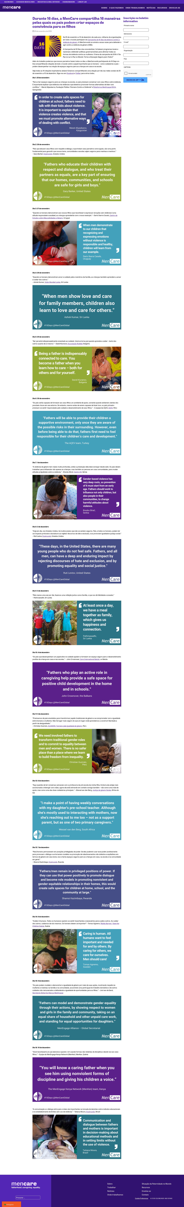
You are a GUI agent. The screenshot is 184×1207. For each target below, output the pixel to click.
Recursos (162, 7)
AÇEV (110, 408)
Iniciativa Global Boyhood (48, 2)
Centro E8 (78, 472)
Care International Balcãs (90, 659)
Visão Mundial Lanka (52, 282)
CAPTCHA (127, 67)
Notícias (151, 7)
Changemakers (69, 2)
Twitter (78, 73)
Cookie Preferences (141, 1198)
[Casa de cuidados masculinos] (12, 7)
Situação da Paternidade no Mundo (156, 1183)
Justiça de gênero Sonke (101, 790)
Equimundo (9, 2)
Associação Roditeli (75, 343)
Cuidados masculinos (25, 2)
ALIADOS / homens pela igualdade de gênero (65, 726)
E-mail (126, 42)
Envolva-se (174, 7)
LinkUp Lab (82, 2)
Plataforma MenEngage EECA (104, 87)
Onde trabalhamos (135, 7)
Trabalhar (111, 1187)
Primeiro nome (129, 25)
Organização (128, 50)
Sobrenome (128, 34)
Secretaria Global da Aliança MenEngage (47, 993)
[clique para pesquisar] (13, 1197)
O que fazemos (116, 7)
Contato (145, 1194)
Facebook (70, 73)
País (125, 59)
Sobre (104, 7)
